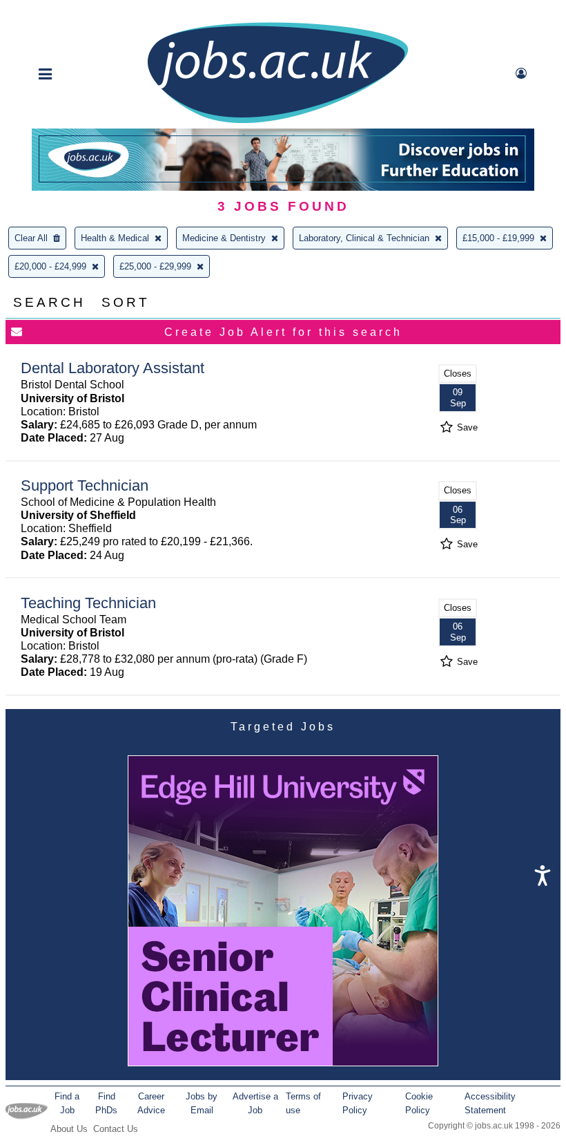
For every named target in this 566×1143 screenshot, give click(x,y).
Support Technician (84, 485)
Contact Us (115, 1129)
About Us (69, 1129)
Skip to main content (55, 12)
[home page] (277, 122)
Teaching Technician (88, 603)
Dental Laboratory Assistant (112, 368)
